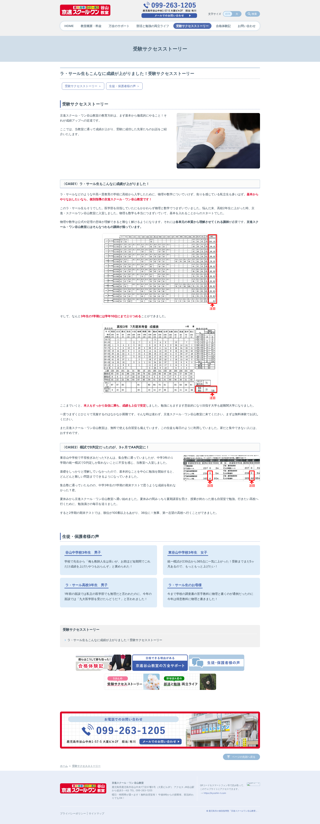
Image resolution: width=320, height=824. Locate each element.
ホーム (64, 765)
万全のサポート (119, 26)
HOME (69, 26)
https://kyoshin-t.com (215, 793)
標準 (227, 13)
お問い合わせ (247, 26)
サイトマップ (96, 813)
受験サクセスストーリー (192, 26)
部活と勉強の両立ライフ (152, 26)
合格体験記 (223, 26)
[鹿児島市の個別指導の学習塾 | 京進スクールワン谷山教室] (85, 10)
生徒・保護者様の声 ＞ (124, 86)
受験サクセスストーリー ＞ (83, 86)
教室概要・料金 (91, 26)
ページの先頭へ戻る (243, 756)
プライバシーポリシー (73, 813)
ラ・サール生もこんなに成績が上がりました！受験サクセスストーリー (114, 640)
